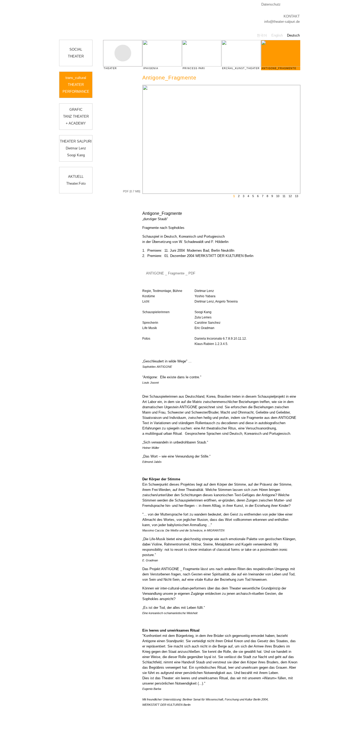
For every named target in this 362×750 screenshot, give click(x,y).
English (277, 35)
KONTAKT (292, 16)
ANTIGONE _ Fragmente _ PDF (170, 273)
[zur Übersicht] (303, 87)
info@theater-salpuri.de (282, 22)
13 (296, 196)
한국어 (262, 35)
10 (277, 196)
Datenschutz (271, 4)
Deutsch (293, 35)
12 (290, 196)
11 (283, 196)
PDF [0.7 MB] (131, 191)
